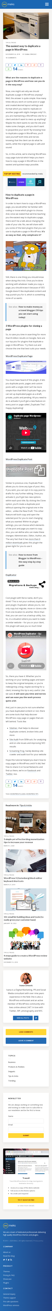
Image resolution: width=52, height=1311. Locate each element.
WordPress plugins (17, 794)
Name (10, 1116)
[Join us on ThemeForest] (9, 1260)
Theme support (9, 1298)
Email (10, 1125)
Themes (6, 1271)
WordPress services (11, 1305)
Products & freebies (16, 1067)
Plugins (6, 1283)
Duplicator (11, 575)
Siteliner (13, 728)
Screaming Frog (16, 751)
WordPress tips (32, 794)
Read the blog (9, 1256)
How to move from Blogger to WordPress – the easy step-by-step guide (30, 560)
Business (12, 1062)
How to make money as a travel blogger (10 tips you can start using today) (31, 312)
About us (6, 1252)
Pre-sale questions (10, 1301)
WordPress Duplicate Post (19, 459)
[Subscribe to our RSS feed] (11, 1259)
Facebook (31, 770)
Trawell (26, 1178)
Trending (11, 1081)
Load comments (26, 1032)
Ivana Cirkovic (31, 54)
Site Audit (13, 739)
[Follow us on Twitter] (4, 1259)
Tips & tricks (11, 42)
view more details (27, 1205)
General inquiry (9, 1294)
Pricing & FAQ (9, 1275)
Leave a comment (26, 1041)
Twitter (9, 774)
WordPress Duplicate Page (19, 356)
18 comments (11, 58)
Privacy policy (38, 1241)
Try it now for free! (26, 1200)
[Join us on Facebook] (6, 1259)
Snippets (11, 1071)
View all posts (23, 1018)
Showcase (7, 1279)
